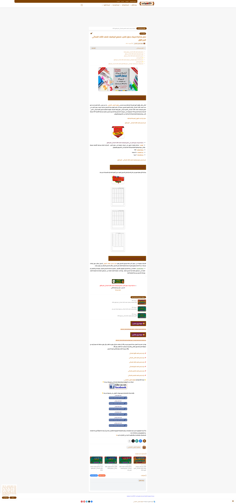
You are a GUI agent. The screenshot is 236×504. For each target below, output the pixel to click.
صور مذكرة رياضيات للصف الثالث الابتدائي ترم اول (134, 54)
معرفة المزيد (5, 497)
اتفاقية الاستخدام (144, 496)
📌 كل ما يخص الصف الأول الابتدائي (137, 353)
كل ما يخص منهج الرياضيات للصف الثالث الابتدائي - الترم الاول (131, 160)
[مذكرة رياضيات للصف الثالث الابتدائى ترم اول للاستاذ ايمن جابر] (142, 308)
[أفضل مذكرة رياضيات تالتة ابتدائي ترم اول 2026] (142, 315)
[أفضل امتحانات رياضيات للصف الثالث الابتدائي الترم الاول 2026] (142, 302)
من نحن (122, 1)
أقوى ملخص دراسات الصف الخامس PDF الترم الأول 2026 (124, 28)
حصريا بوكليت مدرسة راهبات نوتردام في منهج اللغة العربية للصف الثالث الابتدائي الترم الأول (125, 64)
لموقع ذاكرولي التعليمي (130, 380)
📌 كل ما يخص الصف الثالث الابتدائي (137, 362)
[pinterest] (82, 501)
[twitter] (89, 501)
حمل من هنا (118, 290)
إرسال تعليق (141, 480)
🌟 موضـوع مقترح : (139, 62)
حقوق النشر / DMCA (136, 496)
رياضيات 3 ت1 (142, 33)
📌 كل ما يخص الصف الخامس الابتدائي (137, 371)
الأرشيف (126, 1)
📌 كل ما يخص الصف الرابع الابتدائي (137, 367)
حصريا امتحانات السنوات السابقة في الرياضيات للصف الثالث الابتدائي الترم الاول (128, 60)
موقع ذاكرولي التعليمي (138, 43)
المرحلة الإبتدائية (125, 5)
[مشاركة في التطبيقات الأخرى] (129, 440)
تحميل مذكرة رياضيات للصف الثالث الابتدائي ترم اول (133, 56)
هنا (117, 435)
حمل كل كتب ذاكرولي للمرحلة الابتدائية (137, 118)
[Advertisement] (118, 17)
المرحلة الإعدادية (116, 5)
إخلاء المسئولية (130, 496)
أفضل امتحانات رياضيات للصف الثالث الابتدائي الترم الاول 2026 (124, 302)
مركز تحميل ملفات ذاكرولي (110, 263)
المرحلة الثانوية (107, 5)
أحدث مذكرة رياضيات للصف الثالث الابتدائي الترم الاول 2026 (96, 468)
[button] (140, 440)
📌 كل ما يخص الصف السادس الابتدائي (137, 375)
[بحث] (82, 5)
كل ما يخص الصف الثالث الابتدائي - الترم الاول (135, 123)
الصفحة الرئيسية (133, 1)
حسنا (13, 497)
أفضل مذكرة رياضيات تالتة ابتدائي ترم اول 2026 (127, 316)
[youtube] (84, 501)
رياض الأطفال (134, 5)
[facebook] (91, 501)
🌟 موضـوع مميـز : (139, 58)
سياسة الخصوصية (151, 496)
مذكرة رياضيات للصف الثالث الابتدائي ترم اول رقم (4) (133, 52)
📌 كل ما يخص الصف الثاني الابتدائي (137, 358)
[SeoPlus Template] (154, 501)
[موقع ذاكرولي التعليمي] (147, 3)
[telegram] (87, 501)
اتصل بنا (118, 1)
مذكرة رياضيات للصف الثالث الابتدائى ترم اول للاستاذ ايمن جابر (124, 309)
